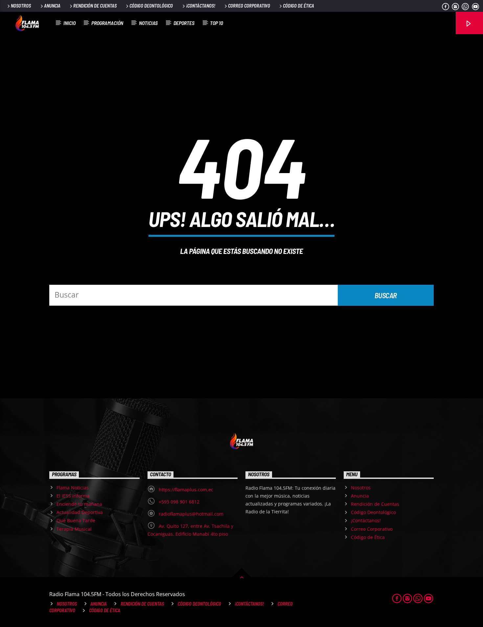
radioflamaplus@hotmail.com (191, 514)
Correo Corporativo (249, 6)
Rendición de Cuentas (95, 6)
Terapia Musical (74, 529)
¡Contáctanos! (200, 6)
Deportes (184, 23)
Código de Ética (298, 6)
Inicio (69, 23)
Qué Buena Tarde (76, 520)
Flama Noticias (73, 487)
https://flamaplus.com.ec (186, 489)
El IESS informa (73, 496)
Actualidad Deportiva (80, 512)
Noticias (148, 23)
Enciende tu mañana (79, 504)
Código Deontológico (151, 6)
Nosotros (21, 6)
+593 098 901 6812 (179, 502)
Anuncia (52, 6)
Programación (107, 23)
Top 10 (216, 23)
